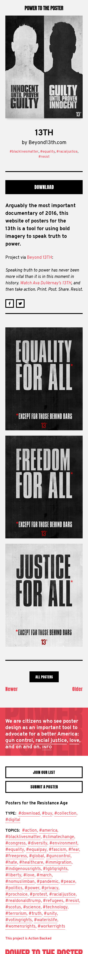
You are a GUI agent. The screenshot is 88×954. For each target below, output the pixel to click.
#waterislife (45, 920)
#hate (11, 862)
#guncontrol (58, 856)
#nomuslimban (20, 882)
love (74, 740)
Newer (11, 688)
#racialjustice (67, 152)
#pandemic (48, 882)
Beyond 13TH (39, 257)
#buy (47, 813)
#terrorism (15, 913)
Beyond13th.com (47, 143)
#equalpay (36, 850)
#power (32, 888)
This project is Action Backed (28, 939)
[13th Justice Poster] (44, 595)
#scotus (13, 907)
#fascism (57, 850)
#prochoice (16, 894)
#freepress (16, 856)
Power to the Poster (44, 7)
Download (44, 187)
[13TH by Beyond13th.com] (44, 67)
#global (36, 856)
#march (44, 875)
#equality (47, 152)
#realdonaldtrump (23, 901)
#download (29, 813)
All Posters (44, 676)
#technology (55, 907)
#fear (73, 850)
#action (29, 830)
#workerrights (51, 926)
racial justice (51, 740)
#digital (12, 820)
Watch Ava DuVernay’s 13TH (45, 283)
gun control (19, 740)
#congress (15, 843)
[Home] (44, 951)
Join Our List (44, 772)
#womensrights (20, 926)
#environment (63, 843)
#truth (35, 913)
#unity (50, 913)
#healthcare (31, 862)
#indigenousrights (23, 869)
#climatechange (58, 837)
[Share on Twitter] (20, 303)
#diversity (37, 843)
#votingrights (18, 920)
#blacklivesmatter (24, 152)
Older (77, 688)
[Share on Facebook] (9, 303)
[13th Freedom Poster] (44, 487)
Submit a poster (44, 787)
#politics (13, 888)
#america (48, 830)
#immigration (58, 862)
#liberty (13, 875)
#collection (65, 813)
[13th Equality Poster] (44, 378)
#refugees (53, 901)
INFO (47, 747)
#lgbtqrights (55, 869)
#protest (38, 894)
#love (28, 875)
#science (32, 907)
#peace (68, 882)
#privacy (49, 888)
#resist (44, 157)
